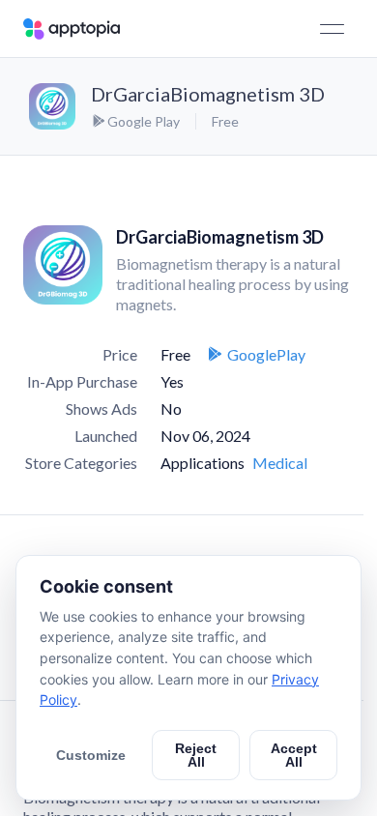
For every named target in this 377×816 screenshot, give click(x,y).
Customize (91, 755)
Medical (279, 462)
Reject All (196, 755)
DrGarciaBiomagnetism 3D (208, 93)
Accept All (294, 755)
